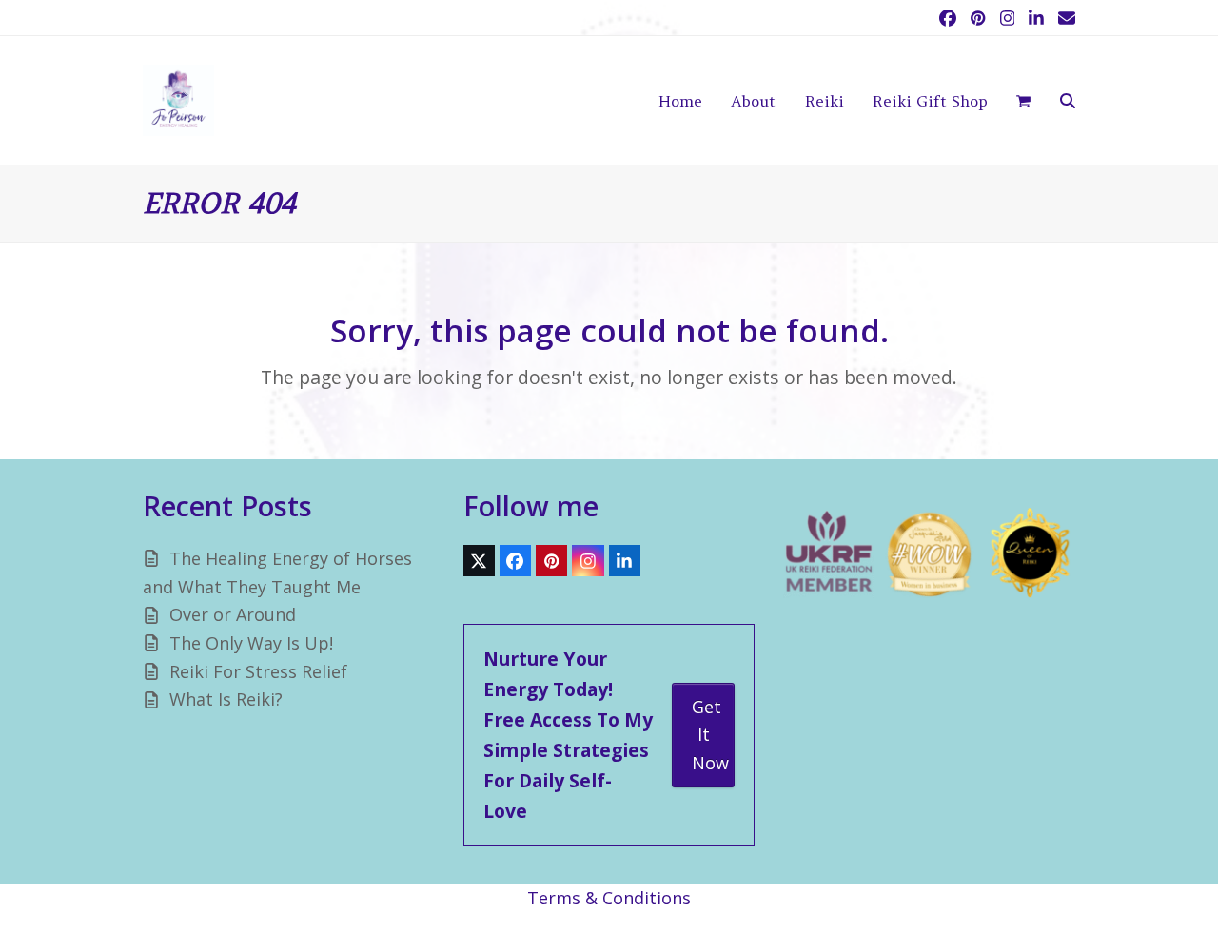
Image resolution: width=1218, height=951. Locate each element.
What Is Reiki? (226, 699)
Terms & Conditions (609, 897)
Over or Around (232, 614)
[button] (1023, 100)
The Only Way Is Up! (251, 642)
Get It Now (710, 734)
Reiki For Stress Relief (258, 671)
